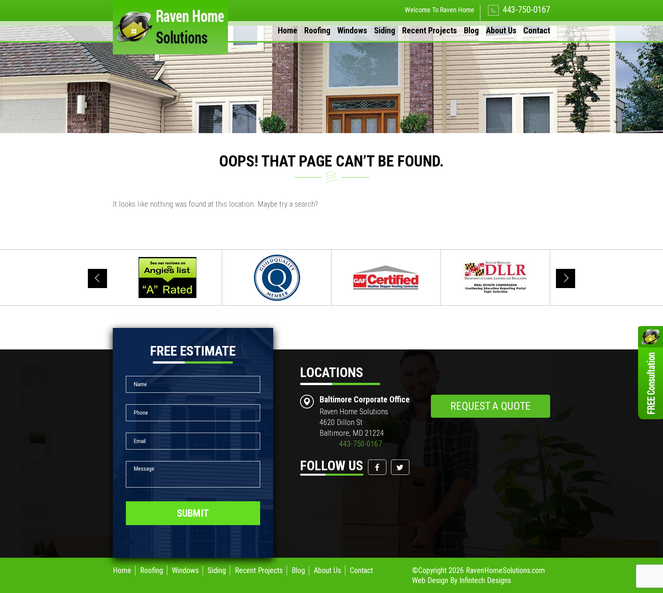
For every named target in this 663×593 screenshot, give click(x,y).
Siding (384, 30)
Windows (352, 30)
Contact (536, 30)
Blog (471, 30)
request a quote (490, 406)
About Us (501, 30)
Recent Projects (429, 30)
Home (287, 30)
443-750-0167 (525, 10)
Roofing (317, 30)
